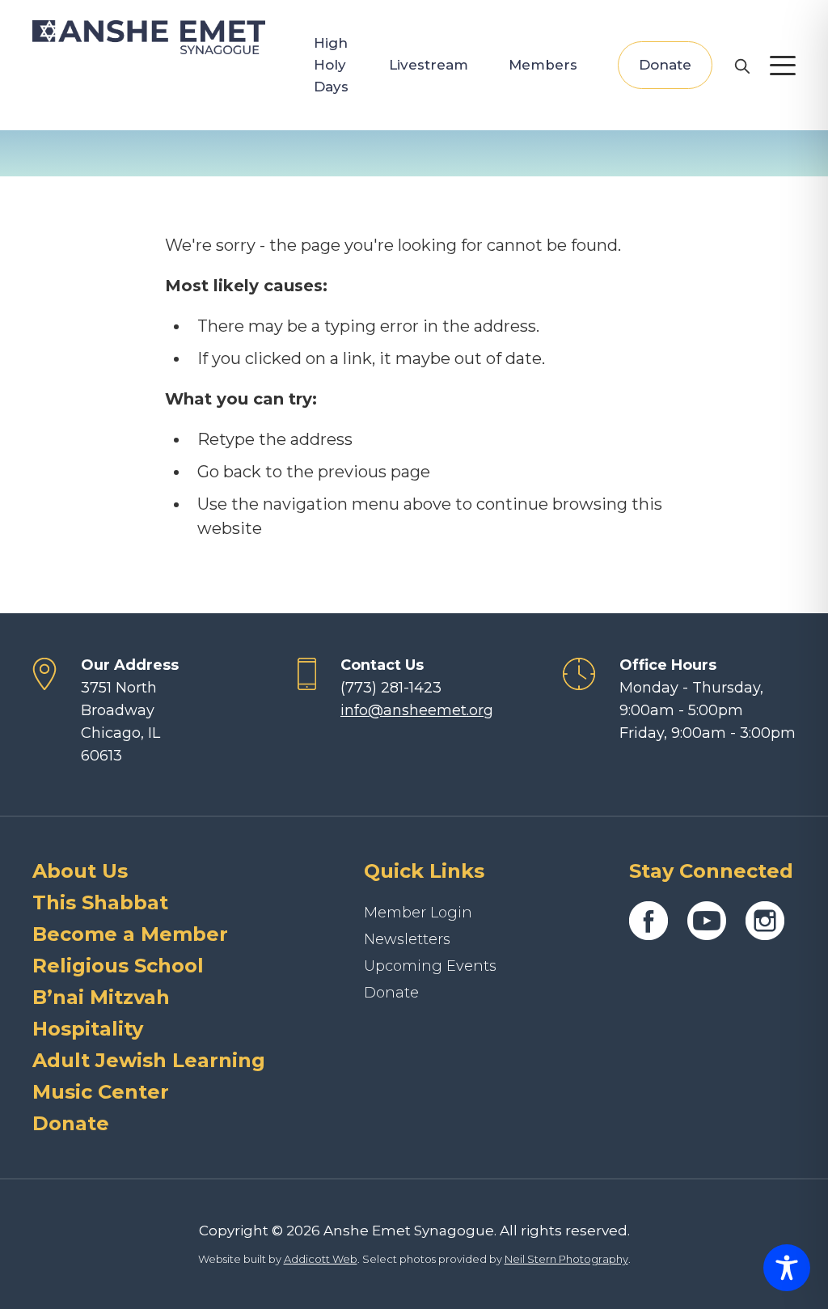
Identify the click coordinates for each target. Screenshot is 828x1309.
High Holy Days (331, 65)
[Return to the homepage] (148, 37)
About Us (80, 871)
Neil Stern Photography (566, 1258)
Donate (665, 65)
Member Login (418, 912)
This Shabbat (100, 902)
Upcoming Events (430, 966)
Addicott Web (320, 1258)
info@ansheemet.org (416, 710)
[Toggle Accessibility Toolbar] (787, 1268)
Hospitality (87, 1028)
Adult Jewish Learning (148, 1060)
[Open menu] (783, 65)
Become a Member (130, 934)
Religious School (118, 965)
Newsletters (407, 939)
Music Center (100, 1092)
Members (543, 65)
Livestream (428, 65)
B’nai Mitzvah (101, 997)
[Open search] (741, 65)
